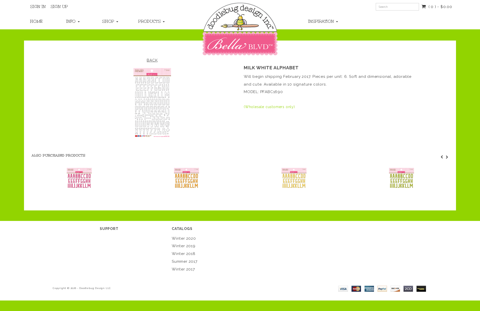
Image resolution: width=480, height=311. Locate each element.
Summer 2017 (185, 261)
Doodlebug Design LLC (95, 288)
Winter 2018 (184, 253)
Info (71, 21)
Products (150, 21)
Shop (109, 21)
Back (152, 60)
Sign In (38, 6)
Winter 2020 (184, 238)
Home (36, 21)
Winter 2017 (183, 269)
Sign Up (59, 6)
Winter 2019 (184, 246)
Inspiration (322, 21)
